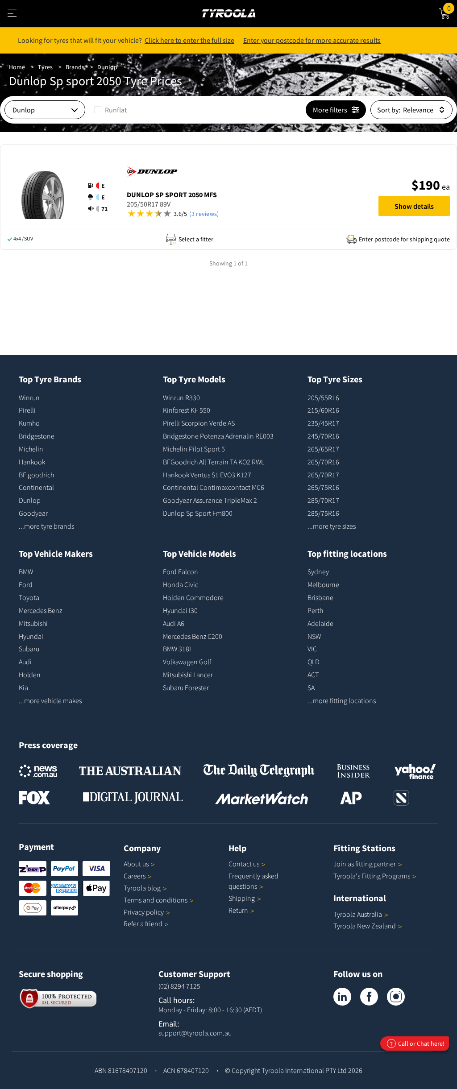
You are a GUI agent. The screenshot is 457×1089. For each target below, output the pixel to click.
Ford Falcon (180, 571)
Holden (30, 674)
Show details (414, 206)
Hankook (32, 461)
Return (238, 910)
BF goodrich (36, 474)
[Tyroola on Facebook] (369, 997)
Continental (36, 487)
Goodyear (33, 513)
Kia (23, 687)
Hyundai (31, 636)
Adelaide (320, 623)
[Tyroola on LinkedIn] (342, 997)
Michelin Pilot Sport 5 (194, 448)
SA (311, 687)
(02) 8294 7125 (179, 985)
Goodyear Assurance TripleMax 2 (210, 500)
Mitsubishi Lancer (188, 674)
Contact (243, 863)
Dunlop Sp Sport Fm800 (198, 513)
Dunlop (107, 67)
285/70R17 (323, 500)
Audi (25, 661)
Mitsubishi (33, 623)
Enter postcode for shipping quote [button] (404, 239)
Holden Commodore (193, 597)
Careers (134, 875)
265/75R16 (323, 487)
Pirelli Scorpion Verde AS (199, 422)
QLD (313, 661)
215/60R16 (323, 410)
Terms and (155, 899)
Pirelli (27, 410)
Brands (75, 67)
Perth (315, 610)
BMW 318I (177, 648)
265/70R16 (323, 461)
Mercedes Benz (40, 610)
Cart (452, 6)
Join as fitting (364, 863)
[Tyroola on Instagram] (396, 997)
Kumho (29, 422)
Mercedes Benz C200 (192, 636)
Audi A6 (173, 623)
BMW (26, 571)
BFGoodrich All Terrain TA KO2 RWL (213, 461)
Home (17, 67)
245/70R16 (323, 435)
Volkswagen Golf (187, 661)
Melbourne (323, 584)
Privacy (144, 911)
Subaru (29, 648)
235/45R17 (323, 422)
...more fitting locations (341, 700)
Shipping (241, 898)
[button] (100, 197)
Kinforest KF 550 (186, 410)
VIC (312, 648)
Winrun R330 (181, 397)
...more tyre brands (46, 526)
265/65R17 (323, 448)
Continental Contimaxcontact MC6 (213, 487)
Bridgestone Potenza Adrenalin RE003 (218, 435)
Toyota (29, 597)
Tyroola (142, 887)
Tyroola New (364, 925)
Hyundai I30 (180, 610)
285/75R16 (323, 513)
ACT (313, 674)
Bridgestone (36, 435)
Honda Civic (180, 584)
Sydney (318, 571)
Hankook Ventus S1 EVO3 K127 (207, 474)
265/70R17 (323, 474)
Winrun (29, 397)
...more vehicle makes (50, 700)
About (136, 863)
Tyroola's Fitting (371, 875)
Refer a (143, 923)
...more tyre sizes (331, 526)
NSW (314, 636)
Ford (26, 584)
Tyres (45, 67)
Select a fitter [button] (196, 239)
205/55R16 (323, 397)
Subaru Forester (186, 687)
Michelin (31, 448)
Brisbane (320, 597)
